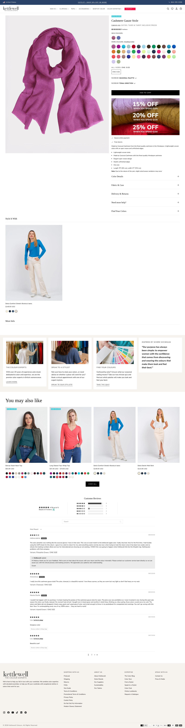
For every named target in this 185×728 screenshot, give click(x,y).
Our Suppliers (99, 682)
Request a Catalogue (131, 694)
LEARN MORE (11, 382)
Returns (66, 682)
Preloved (67, 676)
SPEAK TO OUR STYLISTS (61, 385)
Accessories (84, 9)
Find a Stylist (129, 682)
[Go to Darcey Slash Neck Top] (26, 435)
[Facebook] (8, 712)
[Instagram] (4, 712)
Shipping (67, 679)
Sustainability (98, 685)
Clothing (63, 9)
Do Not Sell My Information (73, 703)
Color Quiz (128, 679)
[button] (9, 2)
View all (92, 484)
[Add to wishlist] (172, 8)
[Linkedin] (21, 712)
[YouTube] (12, 712)
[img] (34, 535)
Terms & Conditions (70, 691)
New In (53, 9)
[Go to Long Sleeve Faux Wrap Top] (71, 435)
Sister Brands (98, 679)
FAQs (66, 685)
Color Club (128, 688)
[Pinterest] (25, 712)
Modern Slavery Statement (73, 706)
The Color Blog (130, 676)
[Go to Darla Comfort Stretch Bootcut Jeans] (33, 263)
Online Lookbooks (131, 691)
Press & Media (160, 679)
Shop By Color (99, 9)
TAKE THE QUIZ (103, 385)
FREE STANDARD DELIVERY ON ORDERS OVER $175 (92, 2)
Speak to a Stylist (130, 685)
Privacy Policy (68, 697)
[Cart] (181, 8)
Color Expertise (114, 9)
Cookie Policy (68, 700)
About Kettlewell (100, 676)
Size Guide (67, 688)
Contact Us (159, 676)
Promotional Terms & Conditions (75, 694)
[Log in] (176, 8)
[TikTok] (17, 712)
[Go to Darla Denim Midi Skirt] (159, 435)
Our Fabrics (98, 688)
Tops (73, 9)
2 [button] (91, 655)
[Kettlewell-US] (16, 675)
